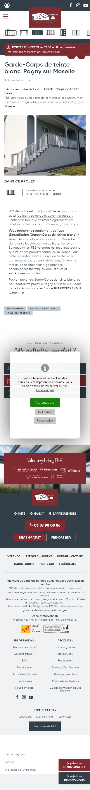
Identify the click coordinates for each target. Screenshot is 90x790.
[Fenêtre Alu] (76, 33)
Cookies (9, 761)
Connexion (25, 716)
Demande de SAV (45, 726)
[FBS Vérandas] (45, 17)
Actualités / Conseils (24, 674)
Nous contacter (24, 687)
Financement (65, 660)
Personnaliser (45, 420)
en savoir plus (51, 52)
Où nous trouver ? (24, 653)
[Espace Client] (7, 5)
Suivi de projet (44, 716)
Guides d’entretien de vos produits (65, 689)
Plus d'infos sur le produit (44, 194)
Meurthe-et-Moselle (35, 619)
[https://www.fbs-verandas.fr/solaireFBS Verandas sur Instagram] (78, 5)
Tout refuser (45, 412)
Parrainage (64, 716)
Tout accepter (45, 402)
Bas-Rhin (54, 619)
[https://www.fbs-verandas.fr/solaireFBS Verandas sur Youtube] (85, 5)
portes (25, 224)
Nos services (65, 653)
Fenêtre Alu (67, 564)
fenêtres (14, 224)
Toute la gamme (65, 647)
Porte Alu (47, 564)
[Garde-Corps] (50, 33)
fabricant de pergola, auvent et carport (45, 216)
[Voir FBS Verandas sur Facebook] (71, 5)
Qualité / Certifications (65, 667)
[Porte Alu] (63, 33)
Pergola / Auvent (39, 556)
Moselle (17, 619)
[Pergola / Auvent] (24, 33)
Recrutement (25, 667)
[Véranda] (10, 33)
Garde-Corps (24, 564)
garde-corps (69, 224)
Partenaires (25, 681)
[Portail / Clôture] (37, 33)
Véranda (14, 556)
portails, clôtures (43, 224)
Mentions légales (14, 754)
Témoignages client (65, 674)
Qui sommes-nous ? (24, 647)
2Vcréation (29, 769)
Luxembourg (68, 619)
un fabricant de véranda (51, 211)
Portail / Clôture (70, 556)
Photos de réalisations (65, 681)
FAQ (24, 660)
